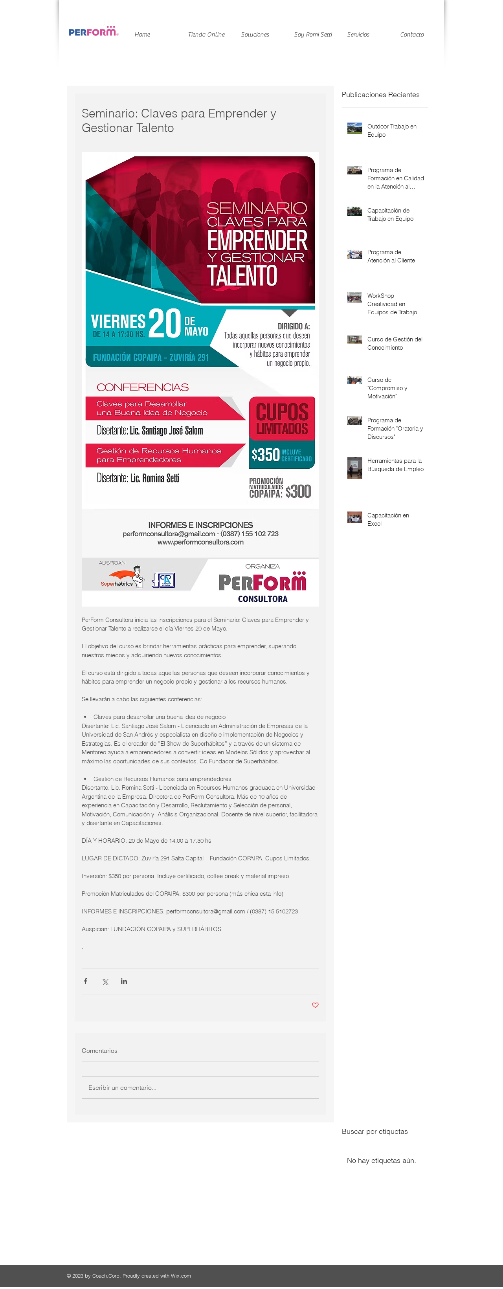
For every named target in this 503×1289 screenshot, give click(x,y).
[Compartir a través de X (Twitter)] (104, 981)
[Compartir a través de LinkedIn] (124, 981)
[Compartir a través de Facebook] (85, 981)
